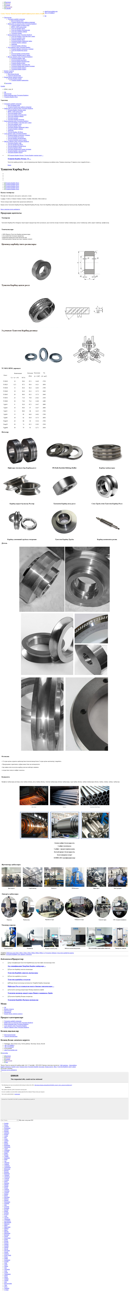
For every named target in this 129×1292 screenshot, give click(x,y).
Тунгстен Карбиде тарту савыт (66, 1066)
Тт (12, 52)
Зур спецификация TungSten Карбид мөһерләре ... (27, 966)
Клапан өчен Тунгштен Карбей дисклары (32, 1066)
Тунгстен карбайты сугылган (19, 979)
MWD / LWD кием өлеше (18, 27)
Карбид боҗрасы (6, 1066)
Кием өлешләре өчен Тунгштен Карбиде (20, 34)
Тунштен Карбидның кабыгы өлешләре (23, 22)
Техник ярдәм (8, 72)
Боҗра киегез (49, 1066)
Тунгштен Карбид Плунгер (16, 119)
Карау (9, 165)
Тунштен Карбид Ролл (18, 39)
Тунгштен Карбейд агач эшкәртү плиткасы (19, 954)
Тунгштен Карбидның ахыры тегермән (23, 66)
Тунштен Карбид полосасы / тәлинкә (22, 49)
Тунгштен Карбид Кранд (18, 67)
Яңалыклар (7, 1012)
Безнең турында (9, 71)
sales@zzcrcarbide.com (50, 11)
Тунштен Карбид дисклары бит (20, 64)
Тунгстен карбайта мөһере (19, 31)
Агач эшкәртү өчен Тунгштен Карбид (19, 47)
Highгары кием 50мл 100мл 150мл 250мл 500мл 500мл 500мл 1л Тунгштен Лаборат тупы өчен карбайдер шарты (40, 953)
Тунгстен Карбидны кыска (19, 50)
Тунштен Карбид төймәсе (19, 42)
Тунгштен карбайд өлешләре (16, 19)
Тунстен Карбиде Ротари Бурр (20, 61)
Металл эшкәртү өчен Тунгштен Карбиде (20, 56)
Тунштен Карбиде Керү (18, 63)
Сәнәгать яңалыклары (14, 75)
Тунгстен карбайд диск (18, 38)
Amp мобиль (73, 1065)
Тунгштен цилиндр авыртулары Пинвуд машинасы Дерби (30, 993)
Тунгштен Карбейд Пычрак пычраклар (23, 1000)
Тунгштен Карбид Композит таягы (21, 41)
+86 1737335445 (9, 1047)
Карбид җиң (15, 1066)
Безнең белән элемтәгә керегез (13, 77)
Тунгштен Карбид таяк (18, 58)
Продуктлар (7, 17)
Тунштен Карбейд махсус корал (20, 55)
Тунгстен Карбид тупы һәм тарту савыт (23, 36)
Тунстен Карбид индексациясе (20, 53)
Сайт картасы (64, 1065)
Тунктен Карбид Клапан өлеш (20, 25)
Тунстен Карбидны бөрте (18, 60)
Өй (45, 16)
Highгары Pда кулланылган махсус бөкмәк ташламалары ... (31, 986)
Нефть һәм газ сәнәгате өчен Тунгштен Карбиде (22, 24)
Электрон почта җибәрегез (9, 1070)
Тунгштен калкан (16, 33)
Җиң (55, 1066)
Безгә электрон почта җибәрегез (10, 209)
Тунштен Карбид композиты (19, 80)
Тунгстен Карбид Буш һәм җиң (20, 30)
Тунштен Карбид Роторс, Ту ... (19, 159)
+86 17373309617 (49, 13)
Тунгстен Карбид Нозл (18, 28)
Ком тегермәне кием (17, 20)
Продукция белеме (13, 74)
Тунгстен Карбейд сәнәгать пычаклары (23, 973)
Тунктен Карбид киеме (15, 78)
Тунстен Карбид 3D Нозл (18, 45)
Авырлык (14, 44)
